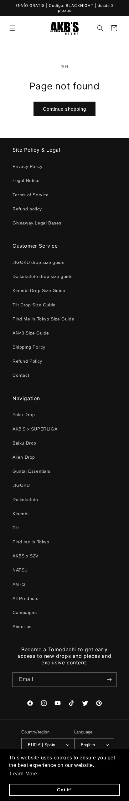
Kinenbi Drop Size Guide (39, 290)
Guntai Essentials (31, 471)
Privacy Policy (27, 166)
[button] (12, 28)
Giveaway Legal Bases (37, 222)
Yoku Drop (24, 414)
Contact (21, 375)
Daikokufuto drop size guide (43, 276)
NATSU (20, 569)
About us (22, 626)
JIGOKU (21, 485)
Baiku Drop (24, 443)
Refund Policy (27, 361)
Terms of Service (31, 194)
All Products (25, 598)
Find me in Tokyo (31, 541)
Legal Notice (26, 180)
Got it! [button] (64, 789)
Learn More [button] (23, 773)
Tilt (16, 527)
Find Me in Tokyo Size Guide (43, 318)
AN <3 (19, 584)
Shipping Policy (29, 347)
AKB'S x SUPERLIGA (35, 428)
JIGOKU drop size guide (38, 262)
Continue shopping (64, 109)
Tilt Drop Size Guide (34, 304)
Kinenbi (20, 513)
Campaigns (25, 612)
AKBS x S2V (26, 555)
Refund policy (27, 208)
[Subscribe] (109, 679)
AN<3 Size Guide (31, 332)
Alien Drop (24, 457)
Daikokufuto (25, 499)
